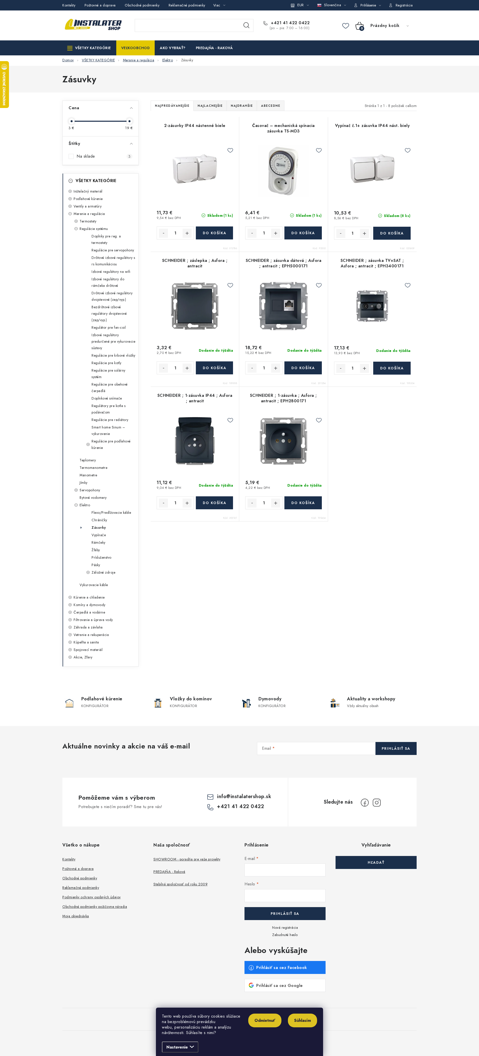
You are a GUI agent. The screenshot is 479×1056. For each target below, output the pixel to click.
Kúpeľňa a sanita (86, 642)
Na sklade (103, 156)
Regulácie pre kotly (106, 362)
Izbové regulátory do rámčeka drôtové (108, 282)
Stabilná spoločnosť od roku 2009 (180, 884)
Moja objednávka (75, 916)
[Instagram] (377, 803)
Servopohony (90, 490)
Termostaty (88, 221)
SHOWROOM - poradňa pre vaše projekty (186, 859)
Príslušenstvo (102, 557)
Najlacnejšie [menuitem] (210, 106)
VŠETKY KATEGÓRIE (96, 181)
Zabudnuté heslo (285, 934)
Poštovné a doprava (100, 5)
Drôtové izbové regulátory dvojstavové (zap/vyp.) (112, 296)
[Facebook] (365, 803)
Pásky (96, 564)
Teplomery (88, 460)
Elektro (85, 505)
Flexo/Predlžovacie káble (111, 512)
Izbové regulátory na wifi (111, 271)
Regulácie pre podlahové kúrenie (111, 444)
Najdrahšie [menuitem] (242, 106)
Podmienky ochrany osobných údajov (91, 897)
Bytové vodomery (93, 497)
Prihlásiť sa (396, 748)
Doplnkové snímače (107, 398)
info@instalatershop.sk (244, 796)
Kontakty (68, 5)
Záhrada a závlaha (88, 627)
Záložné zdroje (103, 572)
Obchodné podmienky (142, 5)
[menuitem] (89, 47)
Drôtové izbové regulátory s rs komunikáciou (113, 261)
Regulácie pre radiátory (110, 419)
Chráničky (99, 520)
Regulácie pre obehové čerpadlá (110, 387)
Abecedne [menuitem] (270, 106)
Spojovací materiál (88, 649)
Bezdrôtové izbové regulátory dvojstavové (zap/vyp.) (109, 313)
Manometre (88, 475)
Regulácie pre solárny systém (108, 373)
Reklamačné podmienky (187, 5)
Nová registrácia (285, 927)
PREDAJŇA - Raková (169, 871)
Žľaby (96, 549)
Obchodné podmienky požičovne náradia (94, 906)
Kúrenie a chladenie (89, 597)
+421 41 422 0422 (290, 22)
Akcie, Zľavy (83, 657)
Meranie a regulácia (89, 213)
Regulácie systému (94, 228)
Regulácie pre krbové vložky (113, 355)
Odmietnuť (264, 1020)
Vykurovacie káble (94, 584)
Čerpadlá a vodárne (89, 612)
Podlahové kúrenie (88, 198)
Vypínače (99, 534)
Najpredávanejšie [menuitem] (172, 106)
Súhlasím (302, 1020)
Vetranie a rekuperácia (91, 634)
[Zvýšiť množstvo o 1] (187, 233)
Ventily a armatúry (88, 206)
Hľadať (246, 25)
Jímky (84, 482)
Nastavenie (177, 1047)
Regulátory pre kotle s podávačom (108, 409)
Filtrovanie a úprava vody (93, 619)
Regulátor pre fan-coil (109, 327)
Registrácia (404, 5)
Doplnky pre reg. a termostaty (106, 239)
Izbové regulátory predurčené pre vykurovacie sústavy (113, 341)
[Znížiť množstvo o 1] (163, 233)
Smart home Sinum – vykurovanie (108, 430)
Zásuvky (99, 527)
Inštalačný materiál (88, 191)
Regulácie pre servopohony (113, 250)
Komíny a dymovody (90, 604)
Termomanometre (93, 467)
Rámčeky (99, 542)
